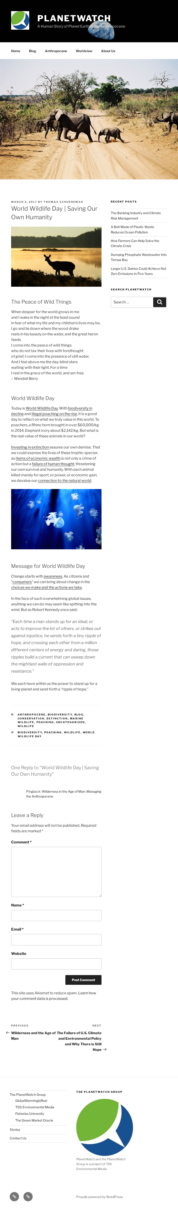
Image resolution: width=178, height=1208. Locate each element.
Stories (15, 1130)
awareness (53, 576)
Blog (32, 51)
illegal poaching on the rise (54, 414)
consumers (22, 582)
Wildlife (26, 726)
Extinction (57, 718)
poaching (53, 732)
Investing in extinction (30, 447)
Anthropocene (56, 51)
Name (17, 905)
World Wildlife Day (42, 408)
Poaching (45, 722)
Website (18, 953)
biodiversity (30, 732)
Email (17, 929)
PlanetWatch (74, 18)
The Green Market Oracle (34, 1120)
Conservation (31, 718)
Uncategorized (70, 722)
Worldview (84, 51)
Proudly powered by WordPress (99, 1197)
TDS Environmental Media (34, 1107)
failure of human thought (53, 464)
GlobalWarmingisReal (31, 1101)
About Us (108, 51)
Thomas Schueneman (63, 201)
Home (15, 51)
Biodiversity (60, 714)
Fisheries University (29, 1114)
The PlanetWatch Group (28, 1095)
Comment (21, 842)
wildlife (72, 732)
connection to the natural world (64, 480)
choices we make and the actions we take (46, 587)
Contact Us (18, 1138)
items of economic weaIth (38, 458)
